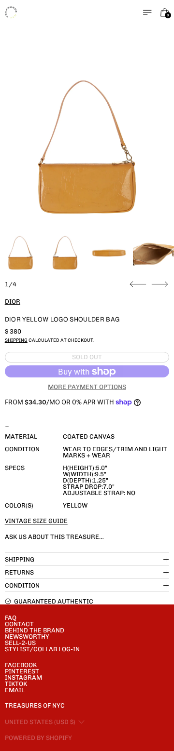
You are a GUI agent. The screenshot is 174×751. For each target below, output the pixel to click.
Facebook (21, 665)
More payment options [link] (87, 387)
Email (15, 690)
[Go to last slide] (138, 284)
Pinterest (22, 671)
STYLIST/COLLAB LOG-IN (42, 649)
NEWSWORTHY (27, 636)
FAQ (10, 617)
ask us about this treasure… (54, 536)
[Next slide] (159, 284)
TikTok (16, 684)
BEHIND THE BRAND (34, 630)
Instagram (23, 677)
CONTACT (19, 624)
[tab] (20, 252)
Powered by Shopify (38, 737)
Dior (12, 301)
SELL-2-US (20, 642)
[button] (87, 147)
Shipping (16, 340)
